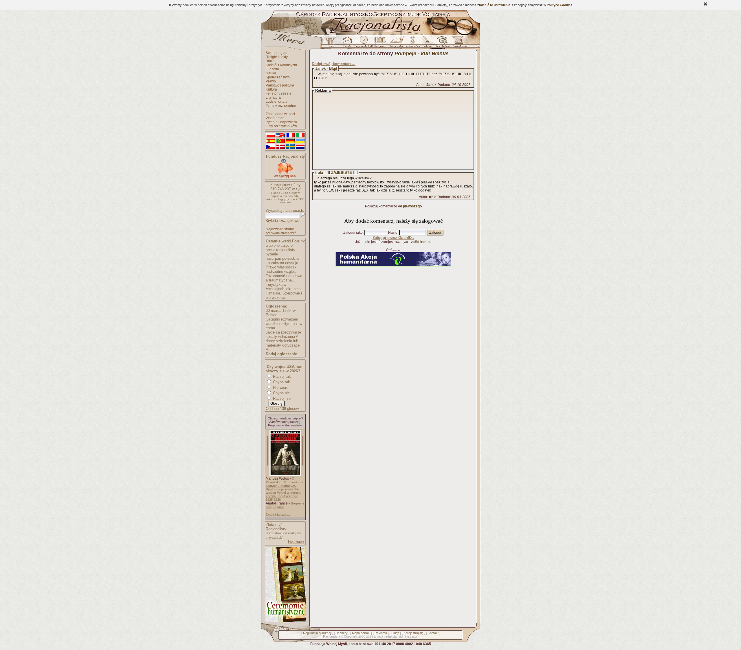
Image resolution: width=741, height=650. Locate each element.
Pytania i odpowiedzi (282, 122)
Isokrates (296, 542)
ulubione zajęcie (279, 245)
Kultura (271, 89)
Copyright (350, 636)
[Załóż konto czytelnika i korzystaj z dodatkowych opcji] (458, 43)
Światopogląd (276, 53)
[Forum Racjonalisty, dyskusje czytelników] (332, 43)
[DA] (280, 147)
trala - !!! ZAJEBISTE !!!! (336, 172)
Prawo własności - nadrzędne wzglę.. (281, 269)
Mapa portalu (361, 633)
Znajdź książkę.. (278, 514)
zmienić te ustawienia (493, 5)
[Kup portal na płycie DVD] (363, 43)
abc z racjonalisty (280, 250)
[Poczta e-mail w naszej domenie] (347, 43)
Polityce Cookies (559, 5)
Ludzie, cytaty (276, 102)
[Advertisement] (398, 130)
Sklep (395, 633)
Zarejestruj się (413, 633)
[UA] (300, 141)
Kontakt (433, 633)
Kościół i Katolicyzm (281, 65)
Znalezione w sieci (280, 114)
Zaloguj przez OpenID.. (393, 237)
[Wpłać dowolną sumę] (285, 173)
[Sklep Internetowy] (380, 43)
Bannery (342, 633)
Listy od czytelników (281, 126)
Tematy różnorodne (281, 106)
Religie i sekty (277, 57)
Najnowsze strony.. (280, 229)
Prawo (271, 81)
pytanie (272, 254)
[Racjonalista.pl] (370, 34)
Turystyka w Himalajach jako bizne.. (285, 286)
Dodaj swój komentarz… (333, 64)
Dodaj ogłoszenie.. (282, 354)
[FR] (290, 135)
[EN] (280, 135)
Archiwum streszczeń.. (282, 233)
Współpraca (275, 118)
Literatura (273, 97)
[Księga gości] (397, 43)
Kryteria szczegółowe (282, 221)
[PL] (271, 135)
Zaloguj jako (353, 233)
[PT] (280, 141)
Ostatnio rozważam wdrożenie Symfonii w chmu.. (284, 323)
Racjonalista (331, 636)
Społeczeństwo (278, 77)
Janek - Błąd (326, 68)
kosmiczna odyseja (282, 263)
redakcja (390, 636)
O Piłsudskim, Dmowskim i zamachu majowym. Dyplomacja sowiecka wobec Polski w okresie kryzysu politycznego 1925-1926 (284, 489)
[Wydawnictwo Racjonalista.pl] (412, 43)
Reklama (381, 633)
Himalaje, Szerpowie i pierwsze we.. (284, 295)
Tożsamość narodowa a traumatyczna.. (284, 278)
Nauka (271, 73)
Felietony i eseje (278, 93)
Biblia (270, 61)
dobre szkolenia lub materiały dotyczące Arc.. (283, 345)
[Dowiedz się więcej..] (285, 621)
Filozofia (272, 69)
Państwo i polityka (280, 85)
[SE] (290, 147)
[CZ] (271, 147)
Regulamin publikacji (317, 633)
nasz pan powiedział (283, 258)
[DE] (290, 141)
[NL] (300, 147)
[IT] (300, 135)
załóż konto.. (421, 242)
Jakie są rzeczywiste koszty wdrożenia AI (283, 334)
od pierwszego (410, 206)
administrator (408, 636)
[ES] (271, 141)
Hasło (392, 233)
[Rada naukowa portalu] (441, 43)
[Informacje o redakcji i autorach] (426, 43)
